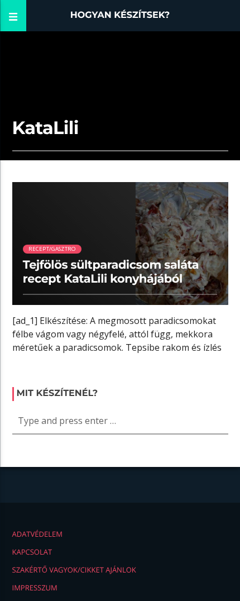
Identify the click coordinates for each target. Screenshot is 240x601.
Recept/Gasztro (52, 248)
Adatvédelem (37, 534)
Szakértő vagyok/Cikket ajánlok (74, 570)
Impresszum (34, 588)
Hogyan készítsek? (120, 15)
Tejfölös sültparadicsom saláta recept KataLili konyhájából (111, 272)
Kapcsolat (32, 552)
